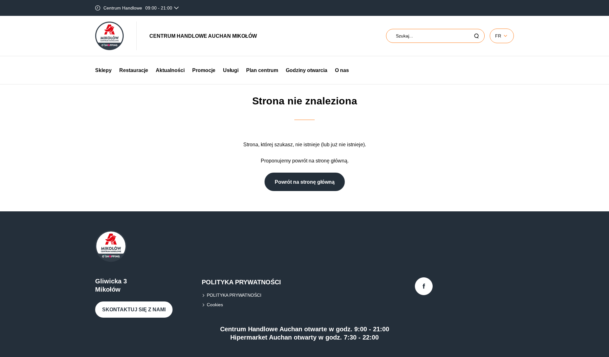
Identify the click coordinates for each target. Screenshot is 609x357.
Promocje (203, 70)
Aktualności (170, 70)
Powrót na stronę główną (305, 182)
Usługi (231, 70)
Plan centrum (262, 70)
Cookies (215, 304)
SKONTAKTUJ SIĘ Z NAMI (134, 309)
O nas (342, 70)
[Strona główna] (109, 36)
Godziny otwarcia (306, 70)
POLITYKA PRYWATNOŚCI (234, 295)
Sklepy (103, 70)
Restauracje (133, 70)
